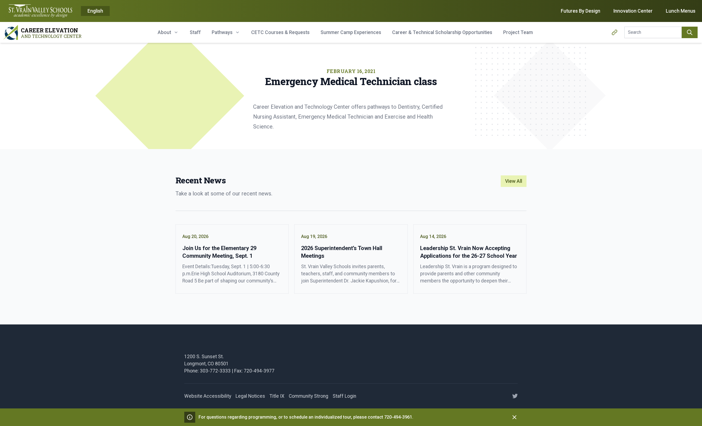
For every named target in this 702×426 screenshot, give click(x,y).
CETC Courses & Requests (280, 32)
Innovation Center (633, 11)
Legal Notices (250, 396)
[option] (95, 11)
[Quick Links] (614, 32)
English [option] (95, 11)
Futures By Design (580, 11)
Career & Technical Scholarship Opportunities (442, 32)
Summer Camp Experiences (351, 32)
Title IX (277, 396)
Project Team (518, 32)
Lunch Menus (680, 11)
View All (513, 181)
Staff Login (344, 396)
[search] (690, 32)
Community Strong (308, 396)
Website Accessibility (207, 396)
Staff (195, 32)
